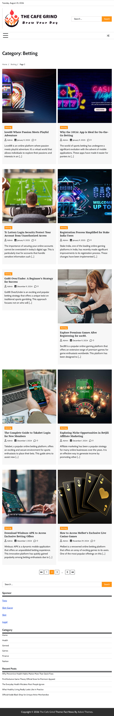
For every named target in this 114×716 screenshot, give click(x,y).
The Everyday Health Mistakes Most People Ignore (23, 684)
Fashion (5, 661)
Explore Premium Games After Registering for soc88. (78, 334)
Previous (41, 572)
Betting (8, 127)
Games (5, 650)
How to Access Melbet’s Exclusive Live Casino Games (83, 534)
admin (10, 140)
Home (5, 635)
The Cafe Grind (47, 712)
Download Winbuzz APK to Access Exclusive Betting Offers (25, 534)
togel (4, 622)
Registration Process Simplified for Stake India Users (84, 234)
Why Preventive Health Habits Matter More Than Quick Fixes (27, 674)
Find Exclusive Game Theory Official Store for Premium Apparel (28, 679)
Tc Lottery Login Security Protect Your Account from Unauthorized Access (27, 234)
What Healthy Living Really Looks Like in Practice (22, 689)
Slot (4, 615)
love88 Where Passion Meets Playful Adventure (26, 133)
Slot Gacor (7, 607)
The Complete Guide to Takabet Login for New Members (27, 434)
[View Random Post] (108, 35)
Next (72, 572)
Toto (4, 600)
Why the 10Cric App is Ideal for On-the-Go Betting (84, 133)
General (5, 645)
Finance (5, 656)
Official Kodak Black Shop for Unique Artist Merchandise (25, 694)
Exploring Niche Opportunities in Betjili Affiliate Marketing (84, 434)
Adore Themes (85, 712)
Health (5, 640)
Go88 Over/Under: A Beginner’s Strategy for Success (28, 280)
